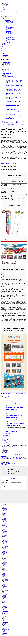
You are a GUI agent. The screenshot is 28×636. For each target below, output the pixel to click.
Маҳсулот (5, 25)
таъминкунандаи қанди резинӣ (8, 460)
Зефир (7, 34)
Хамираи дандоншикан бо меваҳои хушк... (14, 117)
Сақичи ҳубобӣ (9, 26)
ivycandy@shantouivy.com (6, 1)
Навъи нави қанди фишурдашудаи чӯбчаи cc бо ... (15, 432)
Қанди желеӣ (9, 36)
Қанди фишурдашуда (11, 40)
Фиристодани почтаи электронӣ (8, 463)
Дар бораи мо (6, 20)
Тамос (4, 44)
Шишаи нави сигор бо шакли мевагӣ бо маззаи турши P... (15, 424)
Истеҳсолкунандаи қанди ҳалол (8, 458)
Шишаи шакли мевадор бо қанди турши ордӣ (14, 416)
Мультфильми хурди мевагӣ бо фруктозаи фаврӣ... (15, 94)
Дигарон (8, 42)
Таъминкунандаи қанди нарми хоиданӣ (13, 459)
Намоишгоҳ (8, 23)
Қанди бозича (9, 29)
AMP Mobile (3, 456)
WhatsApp (4, 464)
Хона (4, 18)
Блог (4, 43)
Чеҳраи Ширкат (9, 21)
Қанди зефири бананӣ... (13, 101)
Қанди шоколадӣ (10, 27)
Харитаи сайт (23, 454)
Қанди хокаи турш (10, 39)
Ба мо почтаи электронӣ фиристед (8, 163)
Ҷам (7, 38)
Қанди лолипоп (9, 32)
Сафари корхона (9, 22)
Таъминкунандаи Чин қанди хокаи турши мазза (14, 408)
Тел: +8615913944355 (8, 446)
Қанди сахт (8, 31)
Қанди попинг (9, 33)
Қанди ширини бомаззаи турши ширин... (13, 108)
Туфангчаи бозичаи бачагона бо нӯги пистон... (15, 86)
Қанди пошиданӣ (10, 37)
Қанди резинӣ (9, 28)
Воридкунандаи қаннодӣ (6, 457)
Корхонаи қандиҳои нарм (19, 457)
